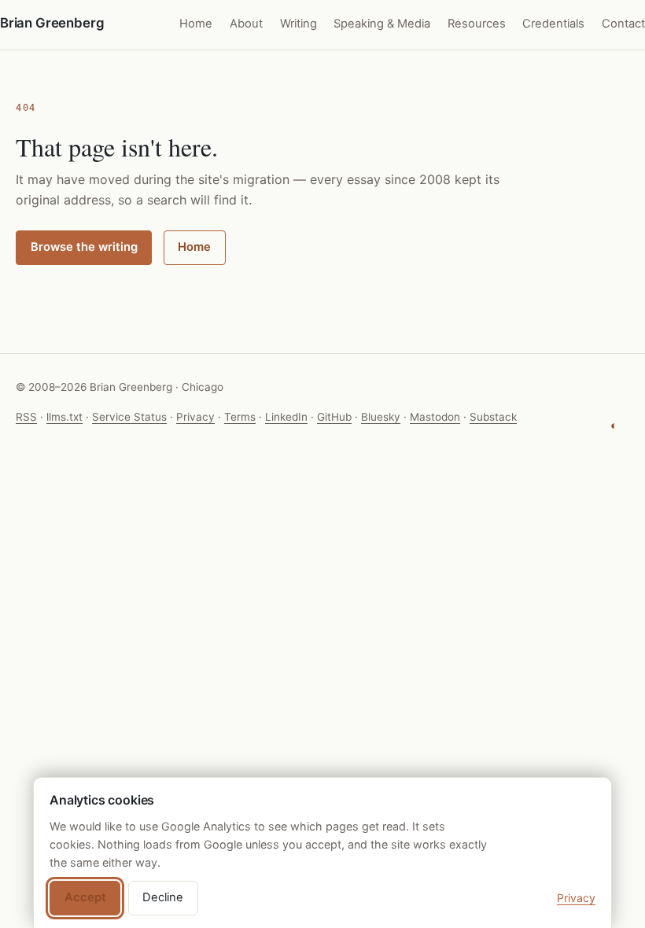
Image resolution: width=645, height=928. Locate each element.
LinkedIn (286, 417)
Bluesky (380, 417)
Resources (477, 24)
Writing (298, 24)
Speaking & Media (382, 24)
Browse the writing (84, 247)
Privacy (195, 417)
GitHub (334, 417)
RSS (26, 417)
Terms (240, 417)
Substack (493, 417)
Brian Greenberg (52, 23)
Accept (85, 897)
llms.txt (64, 417)
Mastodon (435, 417)
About (246, 24)
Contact (623, 24)
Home (195, 24)
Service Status (129, 417)
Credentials (553, 24)
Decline (162, 897)
